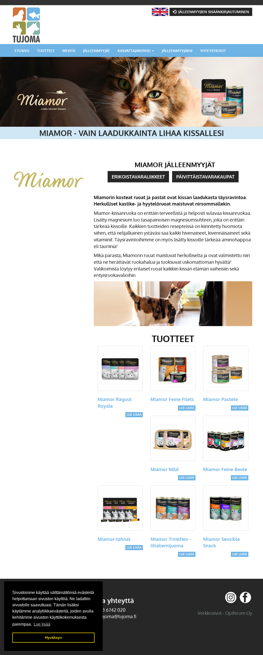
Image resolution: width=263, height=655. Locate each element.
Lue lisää (134, 414)
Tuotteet (46, 50)
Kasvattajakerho (135, 50)
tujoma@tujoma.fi (117, 616)
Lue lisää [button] (42, 624)
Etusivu (22, 50)
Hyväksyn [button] (53, 637)
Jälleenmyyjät (96, 50)
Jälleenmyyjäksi (177, 50)
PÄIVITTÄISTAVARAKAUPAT (205, 177)
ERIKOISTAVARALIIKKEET (138, 177)
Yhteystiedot (213, 50)
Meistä (68, 50)
